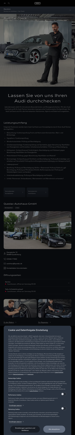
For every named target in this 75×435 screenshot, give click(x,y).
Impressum (30, 374)
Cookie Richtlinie (59, 372)
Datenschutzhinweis (18, 374)
